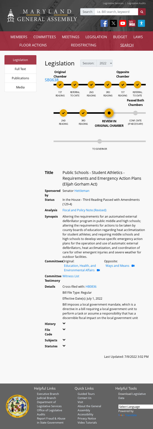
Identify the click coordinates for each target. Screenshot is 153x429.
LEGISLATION (96, 36)
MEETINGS (70, 36)
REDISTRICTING (83, 45)
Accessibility (85, 414)
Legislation (20, 60)
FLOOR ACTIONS (33, 45)
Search (87, 12)
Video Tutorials (87, 422)
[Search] (142, 11)
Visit (80, 402)
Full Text (20, 69)
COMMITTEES (44, 36)
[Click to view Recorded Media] (98, 270)
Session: (88, 63)
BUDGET (120, 36)
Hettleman (81, 191)
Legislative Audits (136, 3)
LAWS (138, 36)
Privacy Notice (87, 418)
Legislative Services (113, 3)
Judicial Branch (46, 398)
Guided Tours (86, 394)
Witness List (71, 276)
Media (20, 87)
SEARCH (127, 45)
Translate (131, 415)
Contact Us (84, 398)
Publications (20, 78)
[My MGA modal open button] (131, 23)
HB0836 (91, 287)
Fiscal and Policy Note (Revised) (84, 210)
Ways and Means (117, 266)
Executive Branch (48, 394)
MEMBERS (18, 36)
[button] (64, 325)
